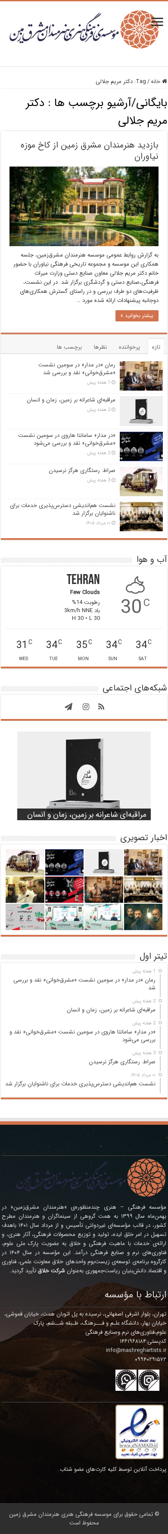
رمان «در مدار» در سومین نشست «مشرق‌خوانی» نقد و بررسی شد (76, 368)
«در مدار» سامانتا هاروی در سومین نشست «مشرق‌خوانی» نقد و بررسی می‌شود (66, 439)
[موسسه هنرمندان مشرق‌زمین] (84, 28)
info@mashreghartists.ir (136, 1350)
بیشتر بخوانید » (137, 315)
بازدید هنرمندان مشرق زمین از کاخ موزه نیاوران (90, 150)
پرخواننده (129, 347)
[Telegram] (68, 707)
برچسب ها (69, 347)
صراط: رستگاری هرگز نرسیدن (82, 470)
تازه (156, 347)
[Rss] (101, 707)
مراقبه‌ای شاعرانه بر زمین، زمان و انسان (71, 399)
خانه (156, 81)
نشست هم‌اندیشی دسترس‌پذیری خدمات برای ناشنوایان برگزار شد (62, 509)
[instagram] (86, 707)
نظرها (100, 347)
